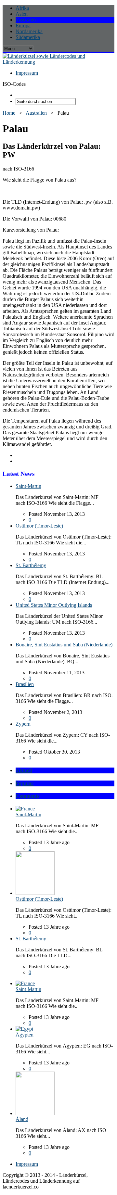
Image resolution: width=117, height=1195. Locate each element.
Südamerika (28, 37)
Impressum (27, 73)
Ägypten (24, 1034)
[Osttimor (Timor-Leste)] (35, 893)
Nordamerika (29, 31)
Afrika (22, 8)
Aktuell (24, 770)
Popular (24, 783)
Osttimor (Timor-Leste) (39, 525)
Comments (27, 796)
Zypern (23, 724)
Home (9, 113)
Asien (22, 14)
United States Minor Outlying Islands (54, 605)
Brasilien (25, 684)
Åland (22, 1119)
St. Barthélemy (31, 565)
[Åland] (35, 1113)
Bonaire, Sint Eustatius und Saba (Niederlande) (64, 644)
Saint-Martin (28, 486)
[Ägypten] (24, 1029)
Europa (23, 25)
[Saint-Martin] (25, 808)
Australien (26, 19)
